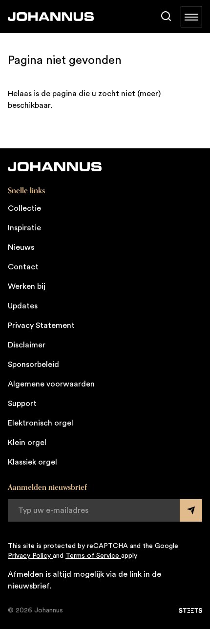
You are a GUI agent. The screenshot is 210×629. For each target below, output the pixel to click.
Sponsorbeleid (33, 364)
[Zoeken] (166, 16)
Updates (23, 306)
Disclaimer (26, 345)
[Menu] (191, 16)
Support (22, 403)
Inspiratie (24, 228)
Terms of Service (93, 555)
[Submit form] (191, 510)
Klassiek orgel (32, 462)
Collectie (24, 208)
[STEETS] (190, 610)
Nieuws (21, 247)
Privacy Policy (30, 555)
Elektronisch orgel (40, 423)
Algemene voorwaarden (51, 384)
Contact (23, 267)
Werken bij (26, 286)
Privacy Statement (41, 325)
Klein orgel (27, 442)
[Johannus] (51, 16)
